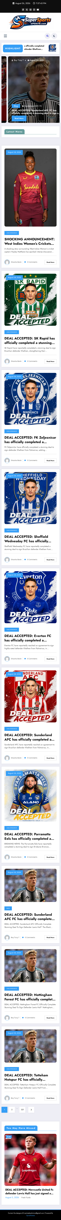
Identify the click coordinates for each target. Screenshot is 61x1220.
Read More (50, 262)
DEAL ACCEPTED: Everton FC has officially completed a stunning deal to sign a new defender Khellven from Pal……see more (28, 638)
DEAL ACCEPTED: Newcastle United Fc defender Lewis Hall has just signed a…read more (29, 1191)
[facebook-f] (23, 9)
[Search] (47, 36)
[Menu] (5, 36)
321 (22, 1109)
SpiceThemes (30, 1215)
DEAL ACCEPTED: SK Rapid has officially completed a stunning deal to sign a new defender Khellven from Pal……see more (29, 340)
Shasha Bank (16, 262)
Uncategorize (12, 233)
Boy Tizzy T (5, 60)
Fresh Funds (25, 1197)
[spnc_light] (54, 36)
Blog (8, 908)
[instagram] (34, 9)
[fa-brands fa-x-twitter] (26, 9)
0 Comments (32, 262)
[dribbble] (30, 9)
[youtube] (38, 9)
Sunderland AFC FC (20, 105)
